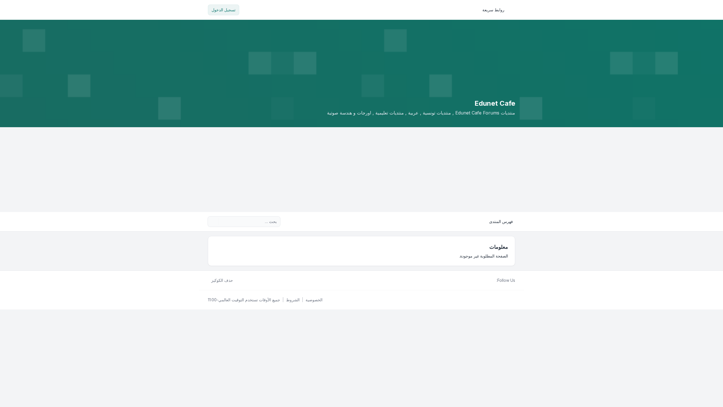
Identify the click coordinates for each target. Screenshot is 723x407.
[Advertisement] (361, 169)
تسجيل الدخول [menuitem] (224, 9)
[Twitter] (488, 280)
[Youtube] (484, 280)
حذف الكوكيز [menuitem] (222, 280)
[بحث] (223, 221)
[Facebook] (493, 280)
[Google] (479, 280)
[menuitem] (496, 10)
